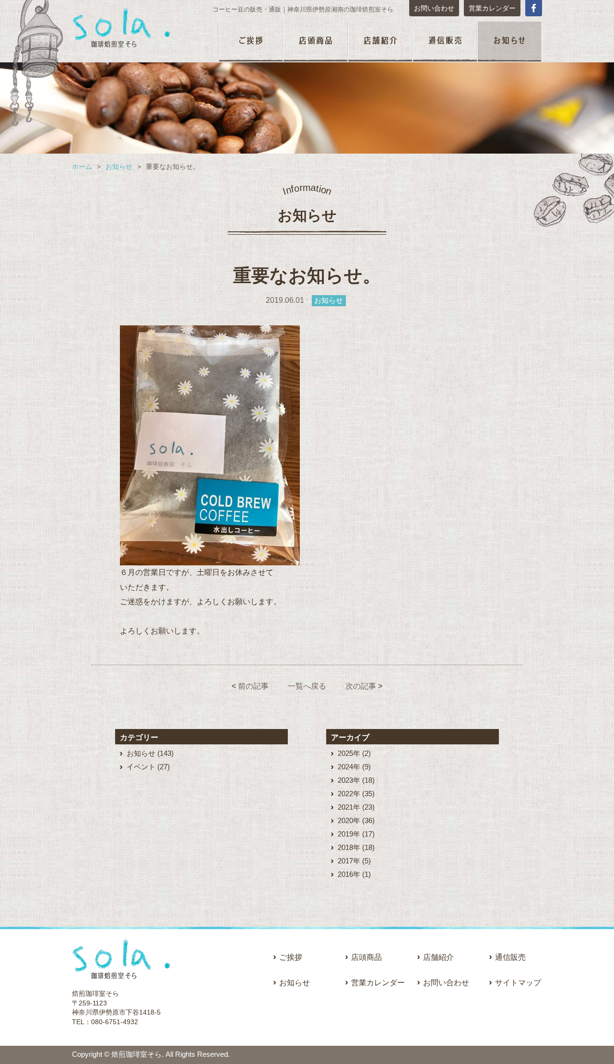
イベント (141, 767)
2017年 (349, 861)
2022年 (349, 793)
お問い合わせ (434, 8)
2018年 (349, 847)
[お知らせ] (509, 42)
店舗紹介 (438, 957)
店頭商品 (366, 957)
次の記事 (363, 686)
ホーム (82, 166)
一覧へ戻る (307, 686)
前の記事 (250, 686)
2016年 (349, 874)
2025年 (349, 753)
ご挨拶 (290, 957)
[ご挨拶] (250, 42)
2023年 (349, 780)
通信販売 (510, 957)
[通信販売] (445, 42)
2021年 (349, 807)
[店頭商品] (315, 42)
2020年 (349, 820)
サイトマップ (518, 983)
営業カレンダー (492, 8)
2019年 (349, 834)
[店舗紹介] (380, 42)
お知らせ (119, 166)
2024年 (349, 767)
